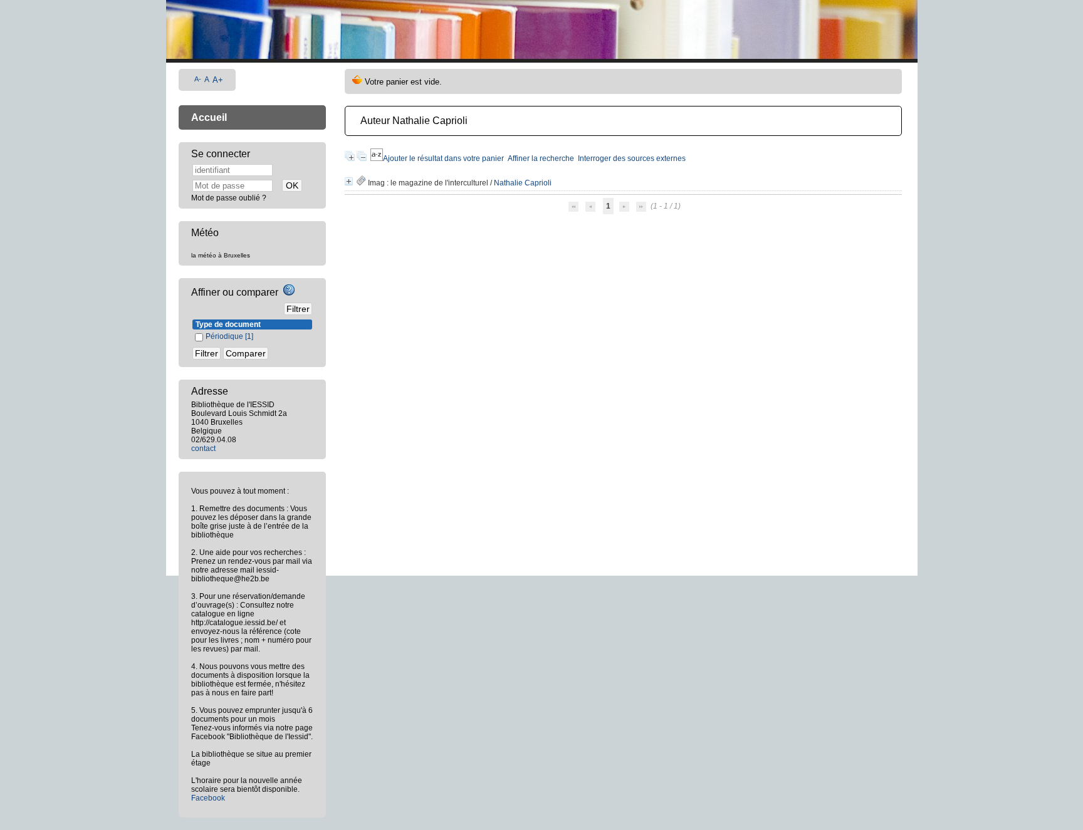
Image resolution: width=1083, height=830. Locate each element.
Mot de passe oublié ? (228, 198)
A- (197, 79)
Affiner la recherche (541, 158)
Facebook (208, 798)
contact (203, 448)
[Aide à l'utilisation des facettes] (289, 290)
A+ (217, 80)
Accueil (209, 117)
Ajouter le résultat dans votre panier (443, 158)
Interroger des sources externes (632, 158)
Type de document (228, 324)
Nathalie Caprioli (523, 183)
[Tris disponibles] (376, 158)
